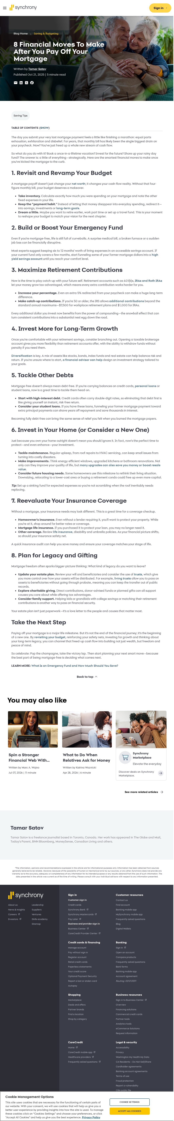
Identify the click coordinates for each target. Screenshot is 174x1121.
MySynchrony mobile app (128, 914)
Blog (117, 923)
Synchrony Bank (76, 909)
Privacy (119, 1052)
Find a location (76, 1014)
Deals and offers (77, 1004)
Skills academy (40, 919)
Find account (122, 904)
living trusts (121, 578)
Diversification (20, 355)
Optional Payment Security (82, 976)
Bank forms (121, 966)
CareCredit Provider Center (82, 933)
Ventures (36, 914)
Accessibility (121, 1047)
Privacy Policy (30, 1117)
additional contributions (125, 301)
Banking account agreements (130, 1071)
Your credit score (77, 971)
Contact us (121, 900)
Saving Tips (21, 115)
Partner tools (121, 1018)
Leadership (38, 904)
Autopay (72, 985)
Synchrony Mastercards (81, 914)
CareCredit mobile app (80, 1052)
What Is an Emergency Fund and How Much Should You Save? (73, 665)
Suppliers (37, 909)
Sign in (118, 947)
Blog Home (21, 33)
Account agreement (125, 976)
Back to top (83, 676)
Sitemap (36, 923)
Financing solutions (125, 1009)
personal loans (144, 386)
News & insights (16, 909)
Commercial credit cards (128, 1014)
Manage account (77, 947)
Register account (77, 957)
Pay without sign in (78, 952)
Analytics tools (122, 1023)
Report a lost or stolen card (82, 980)
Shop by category (77, 1018)
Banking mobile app (125, 909)
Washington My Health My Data (131, 1056)
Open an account (124, 952)
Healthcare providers (79, 1056)
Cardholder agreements (127, 1066)
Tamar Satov (37, 68)
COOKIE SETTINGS (128, 1100)
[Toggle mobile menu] (5, 8)
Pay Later (73, 919)
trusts (137, 574)
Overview (120, 1004)
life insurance (61, 531)
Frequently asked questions (129, 919)
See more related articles (138, 792)
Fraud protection (124, 1080)
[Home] (23, 8)
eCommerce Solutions (126, 1028)
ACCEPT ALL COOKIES (127, 1109)
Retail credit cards (78, 961)
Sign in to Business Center (128, 999)
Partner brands (76, 1009)
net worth (77, 183)
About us (13, 904)
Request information (125, 1033)
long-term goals (66, 208)
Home (71, 1047)
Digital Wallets (122, 928)
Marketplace (75, 999)
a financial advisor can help (81, 359)
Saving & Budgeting (46, 33)
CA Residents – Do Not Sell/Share (132, 1061)
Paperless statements (80, 966)
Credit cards (74, 904)
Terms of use (121, 1075)
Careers (12, 914)
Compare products (125, 957)
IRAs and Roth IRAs (147, 280)
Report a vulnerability (126, 1085)
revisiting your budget (48, 637)
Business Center (77, 928)
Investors (13, 919)
